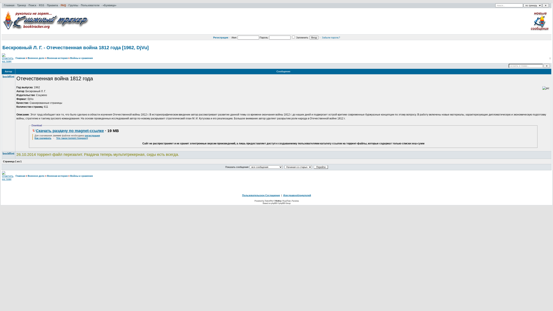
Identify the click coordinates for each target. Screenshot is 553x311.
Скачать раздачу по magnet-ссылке (70, 131)
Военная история (57, 58)
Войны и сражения (81, 58)
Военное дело (36, 58)
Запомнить (302, 37)
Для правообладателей (297, 195)
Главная (20, 58)
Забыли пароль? (331, 37)
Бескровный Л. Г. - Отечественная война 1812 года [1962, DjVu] (75, 47)
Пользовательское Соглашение (261, 195)
